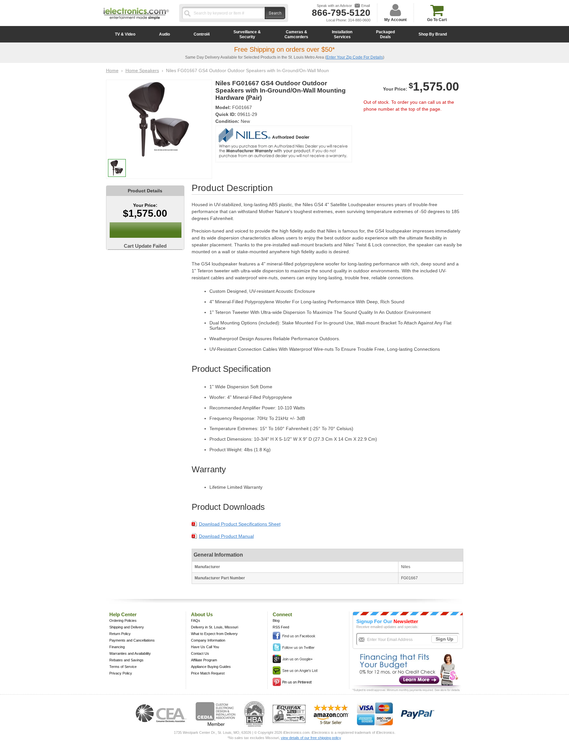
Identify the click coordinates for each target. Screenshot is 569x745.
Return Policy (120, 634)
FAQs (195, 620)
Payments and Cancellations (132, 640)
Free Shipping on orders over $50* (284, 49)
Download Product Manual (226, 536)
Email (365, 6)
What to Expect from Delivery (214, 634)
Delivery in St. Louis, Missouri (214, 627)
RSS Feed (281, 627)
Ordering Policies (123, 620)
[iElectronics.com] (136, 20)
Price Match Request (208, 673)
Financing (117, 647)
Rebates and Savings (126, 660)
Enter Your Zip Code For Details (354, 57)
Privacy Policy (120, 673)
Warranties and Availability (130, 653)
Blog (276, 620)
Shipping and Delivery (126, 627)
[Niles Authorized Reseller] (283, 160)
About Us (202, 614)
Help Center (123, 614)
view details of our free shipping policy (311, 738)
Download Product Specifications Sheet (240, 524)
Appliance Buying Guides (211, 667)
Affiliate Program (204, 660)
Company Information (208, 640)
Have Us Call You (205, 647)
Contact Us (200, 653)
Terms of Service (123, 667)
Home (112, 70)
